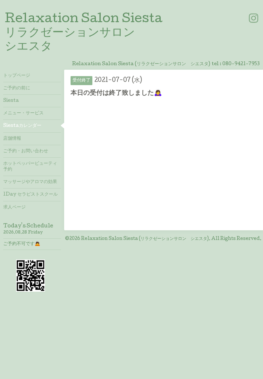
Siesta (11, 100)
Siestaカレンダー (22, 125)
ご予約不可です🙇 (21, 244)
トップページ (16, 75)
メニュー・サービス (23, 113)
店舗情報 (12, 138)
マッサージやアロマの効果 (30, 182)
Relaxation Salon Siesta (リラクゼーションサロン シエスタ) (145, 239)
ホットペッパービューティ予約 (30, 166)
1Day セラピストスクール (30, 194)
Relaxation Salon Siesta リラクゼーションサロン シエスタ (83, 33)
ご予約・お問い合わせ (25, 151)
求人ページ (14, 207)
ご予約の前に (16, 88)
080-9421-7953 (241, 64)
